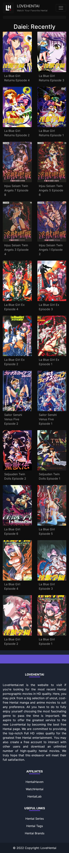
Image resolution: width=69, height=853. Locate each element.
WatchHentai (34, 789)
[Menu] (61, 8)
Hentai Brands (34, 833)
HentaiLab (34, 796)
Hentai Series (34, 818)
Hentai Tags (34, 826)
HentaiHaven (34, 782)
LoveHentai (48, 848)
